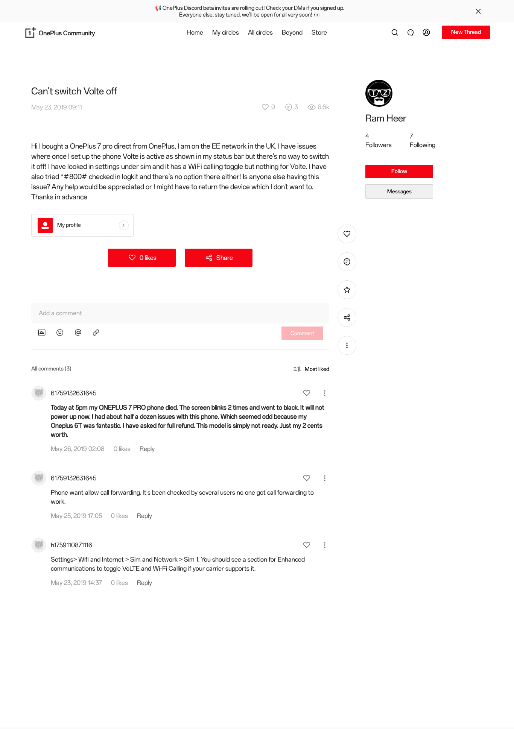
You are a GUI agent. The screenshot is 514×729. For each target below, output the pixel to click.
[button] (427, 32)
